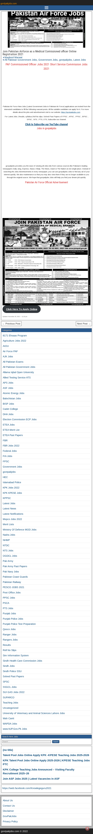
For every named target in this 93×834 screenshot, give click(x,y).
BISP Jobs (8, 403)
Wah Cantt (8, 718)
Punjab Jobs (9, 613)
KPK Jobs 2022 (11, 487)
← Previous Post (11, 323)
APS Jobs (8, 382)
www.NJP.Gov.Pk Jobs (15, 729)
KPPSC (7, 498)
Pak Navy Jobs (11, 571)
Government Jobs (48, 59)
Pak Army (8, 561)
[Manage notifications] (87, 829)
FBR (5, 440)
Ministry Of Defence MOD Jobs (19, 529)
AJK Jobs (8, 356)
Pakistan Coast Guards (15, 576)
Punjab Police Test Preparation (19, 624)
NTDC (6, 545)
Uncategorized (10, 708)
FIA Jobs (7, 456)
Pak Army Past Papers (15, 566)
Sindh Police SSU (12, 671)
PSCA (6, 603)
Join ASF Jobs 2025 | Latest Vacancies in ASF (31, 778)
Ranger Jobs (9, 634)
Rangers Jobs (10, 639)
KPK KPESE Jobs (12, 493)
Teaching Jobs (10, 702)
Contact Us (9, 805)
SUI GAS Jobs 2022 (13, 692)
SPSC (6, 681)
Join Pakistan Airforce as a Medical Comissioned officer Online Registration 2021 (39, 53)
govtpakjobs (65, 59)
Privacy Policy (10, 821)
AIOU (6, 346)
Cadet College (10, 409)
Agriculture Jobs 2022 (14, 340)
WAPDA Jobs (10, 723)
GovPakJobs (9, 816)
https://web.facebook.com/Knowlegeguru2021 (26, 788)
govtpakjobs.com (8, 3)
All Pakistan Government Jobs (20, 59)
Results (7, 645)
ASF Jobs (8, 388)
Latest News (9, 508)
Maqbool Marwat (13, 57)
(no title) (8, 749)
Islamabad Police (12, 482)
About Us (8, 800)
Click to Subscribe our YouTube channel (46, 124)
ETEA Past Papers (13, 435)
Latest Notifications (13, 514)
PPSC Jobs (9, 597)
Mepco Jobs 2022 (12, 519)
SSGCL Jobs (10, 687)
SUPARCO (8, 697)
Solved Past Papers (13, 676)
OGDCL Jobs (10, 556)
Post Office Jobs (12, 592)
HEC (5, 477)
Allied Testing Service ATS (17, 377)
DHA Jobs (8, 414)
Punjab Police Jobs (13, 618)
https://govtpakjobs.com (70, 112)
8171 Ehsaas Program (15, 335)
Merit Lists (8, 524)
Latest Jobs (79, 59)
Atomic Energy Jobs (13, 393)
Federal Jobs (10, 451)
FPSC (6, 461)
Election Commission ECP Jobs (20, 419)
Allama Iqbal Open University (18, 372)
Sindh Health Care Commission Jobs (22, 660)
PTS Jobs (8, 608)
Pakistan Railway (12, 582)
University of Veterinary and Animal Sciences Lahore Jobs (34, 713)
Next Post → (84, 323)
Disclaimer (8, 811)
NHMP (6, 540)
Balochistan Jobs (12, 398)
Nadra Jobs (9, 534)
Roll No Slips (9, 650)
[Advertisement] (46, 88)
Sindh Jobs (9, 666)
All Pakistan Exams (13, 361)
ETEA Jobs (9, 424)
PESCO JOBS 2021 (13, 587)
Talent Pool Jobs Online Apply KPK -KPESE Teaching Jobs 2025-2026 (46, 755)
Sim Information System (16, 655)
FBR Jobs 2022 (11, 445)
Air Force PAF (10, 351)
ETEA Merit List (11, 430)
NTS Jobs (8, 550)
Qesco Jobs (9, 629)
